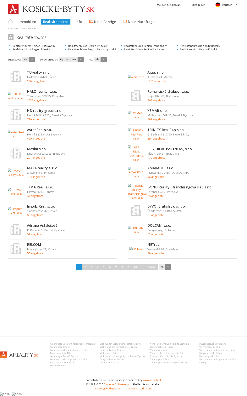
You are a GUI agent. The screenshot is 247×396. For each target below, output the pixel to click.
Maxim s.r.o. (37, 149)
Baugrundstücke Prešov (112, 359)
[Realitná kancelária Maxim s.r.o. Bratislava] (16, 158)
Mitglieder (198, 5)
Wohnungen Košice (159, 359)
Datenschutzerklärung (139, 388)
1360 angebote (37, 81)
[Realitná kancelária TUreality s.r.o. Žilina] (16, 81)
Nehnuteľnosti (57, 365)
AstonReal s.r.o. (39, 130)
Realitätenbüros (56, 21)
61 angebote (35, 234)
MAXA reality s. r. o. (42, 168)
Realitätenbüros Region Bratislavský (34, 46)
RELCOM (34, 244)
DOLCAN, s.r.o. (159, 225)
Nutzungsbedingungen (108, 388)
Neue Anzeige (105, 21)
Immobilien (27, 21)
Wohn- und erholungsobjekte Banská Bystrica (122, 356)
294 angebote (156, 138)
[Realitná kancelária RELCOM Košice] (16, 253)
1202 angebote (157, 81)
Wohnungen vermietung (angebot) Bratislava (72, 343)
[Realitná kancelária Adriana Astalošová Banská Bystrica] (16, 234)
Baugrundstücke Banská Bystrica (166, 356)
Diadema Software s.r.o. (118, 384)
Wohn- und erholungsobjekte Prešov (68, 359)
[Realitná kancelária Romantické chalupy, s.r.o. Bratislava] (136, 100)
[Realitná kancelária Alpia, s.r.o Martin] (136, 77)
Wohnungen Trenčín (209, 347)
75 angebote (155, 196)
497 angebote (156, 119)
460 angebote (36, 138)
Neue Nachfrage (141, 21)
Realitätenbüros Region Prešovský (144, 49)
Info (78, 21)
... (142, 267)
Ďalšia (152, 267)
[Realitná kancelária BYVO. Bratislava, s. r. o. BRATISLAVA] (136, 215)
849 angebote (156, 100)
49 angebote (155, 253)
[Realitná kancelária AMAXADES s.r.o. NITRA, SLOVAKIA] (136, 176)
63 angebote (155, 215)
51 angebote (155, 234)
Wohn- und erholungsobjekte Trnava (118, 347)
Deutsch (227, 5)
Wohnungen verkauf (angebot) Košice (169, 362)
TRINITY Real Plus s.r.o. (165, 130)
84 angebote (35, 196)
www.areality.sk (152, 380)
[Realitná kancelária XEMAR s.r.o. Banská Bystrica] (136, 117)
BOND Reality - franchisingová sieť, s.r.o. (179, 187)
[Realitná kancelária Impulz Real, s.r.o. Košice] (16, 213)
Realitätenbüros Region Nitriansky (200, 46)
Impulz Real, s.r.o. (41, 206)
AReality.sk (13, 28)
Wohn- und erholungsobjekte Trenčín (69, 350)
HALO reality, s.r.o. (42, 91)
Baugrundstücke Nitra (61, 353)
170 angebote (156, 157)
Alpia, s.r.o (155, 72)
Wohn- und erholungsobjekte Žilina (167, 353)
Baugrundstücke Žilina (210, 353)
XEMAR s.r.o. (157, 110)
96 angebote (155, 177)
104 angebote (36, 177)
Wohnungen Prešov (209, 356)
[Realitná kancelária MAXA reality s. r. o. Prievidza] (16, 174)
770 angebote (36, 119)
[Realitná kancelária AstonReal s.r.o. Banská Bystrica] (16, 136)
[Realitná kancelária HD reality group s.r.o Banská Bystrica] (16, 119)
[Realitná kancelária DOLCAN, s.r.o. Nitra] (136, 232)
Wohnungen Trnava (60, 347)
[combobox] (28, 59)
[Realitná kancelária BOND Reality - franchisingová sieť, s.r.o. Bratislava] (137, 198)
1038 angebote (37, 100)
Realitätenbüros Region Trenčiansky (145, 46)
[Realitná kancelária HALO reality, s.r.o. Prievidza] (16, 98)
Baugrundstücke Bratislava (212, 343)
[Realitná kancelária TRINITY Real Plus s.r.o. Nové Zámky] (136, 138)
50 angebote (35, 253)
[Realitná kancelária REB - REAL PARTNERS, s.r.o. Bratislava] (136, 159)
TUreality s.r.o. (38, 72)
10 (135, 267)
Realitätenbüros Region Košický (198, 49)
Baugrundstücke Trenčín (112, 350)
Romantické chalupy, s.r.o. (168, 91)
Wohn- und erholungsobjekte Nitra (217, 350)
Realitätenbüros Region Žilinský (31, 49)
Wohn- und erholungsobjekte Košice (217, 359)
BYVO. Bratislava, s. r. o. (166, 206)
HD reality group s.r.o (44, 110)
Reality (202, 362)
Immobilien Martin (109, 362)
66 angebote (35, 215)
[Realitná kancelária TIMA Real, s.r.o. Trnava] (16, 194)
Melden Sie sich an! (169, 5)
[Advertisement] (123, 302)
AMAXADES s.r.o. (160, 168)
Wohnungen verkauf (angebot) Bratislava (120, 343)
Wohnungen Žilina (109, 353)
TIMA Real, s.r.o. (40, 187)
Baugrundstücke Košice (62, 362)
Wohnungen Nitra (158, 350)
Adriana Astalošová (42, 225)
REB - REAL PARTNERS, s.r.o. (170, 149)
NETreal (153, 244)
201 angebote (36, 157)
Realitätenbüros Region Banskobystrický (92, 49)
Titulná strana (11, 22)
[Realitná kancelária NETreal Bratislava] (136, 249)
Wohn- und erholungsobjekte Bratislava (169, 343)
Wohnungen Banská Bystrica (64, 356)
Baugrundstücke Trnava (161, 347)
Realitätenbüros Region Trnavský (87, 46)
